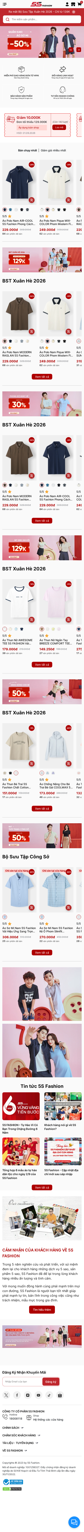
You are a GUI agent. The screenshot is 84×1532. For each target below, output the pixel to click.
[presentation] (71, 49)
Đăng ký (51, 1381)
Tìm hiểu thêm (42, 1309)
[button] (40, 55)
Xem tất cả (42, 376)
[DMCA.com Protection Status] (12, 1489)
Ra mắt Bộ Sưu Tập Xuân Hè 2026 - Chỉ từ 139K (40, 11)
